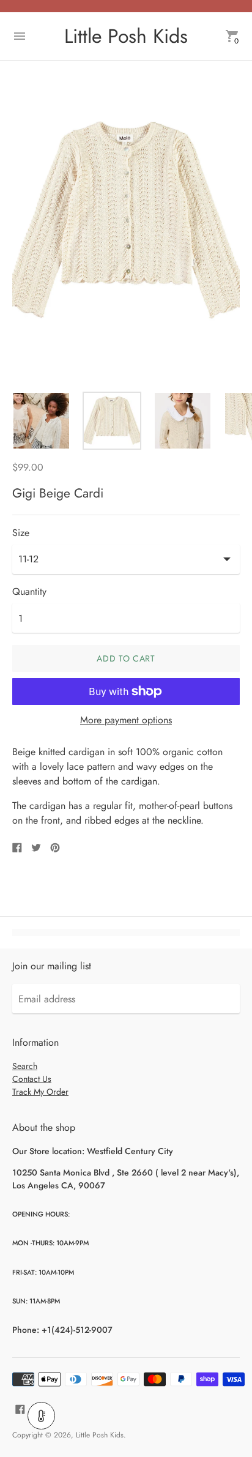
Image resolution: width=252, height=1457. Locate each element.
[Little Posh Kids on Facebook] (20, 1408)
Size (20, 532)
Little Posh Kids (100, 1434)
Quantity (29, 591)
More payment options (126, 720)
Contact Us (31, 1079)
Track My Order (40, 1092)
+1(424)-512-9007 (77, 1330)
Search (24, 1066)
